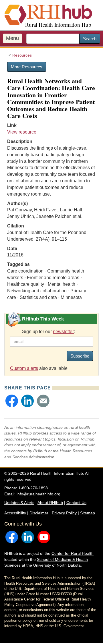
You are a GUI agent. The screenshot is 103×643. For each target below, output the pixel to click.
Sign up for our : (48, 331)
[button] (11, 400)
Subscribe (79, 356)
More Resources (26, 66)
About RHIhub (50, 502)
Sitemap (87, 513)
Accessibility (15, 513)
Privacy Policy (64, 513)
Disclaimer (38, 513)
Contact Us (76, 502)
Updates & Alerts (19, 502)
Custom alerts (24, 368)
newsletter (63, 331)
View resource (21, 132)
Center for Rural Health (73, 553)
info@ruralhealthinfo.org (38, 494)
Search (89, 38)
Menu (12, 38)
